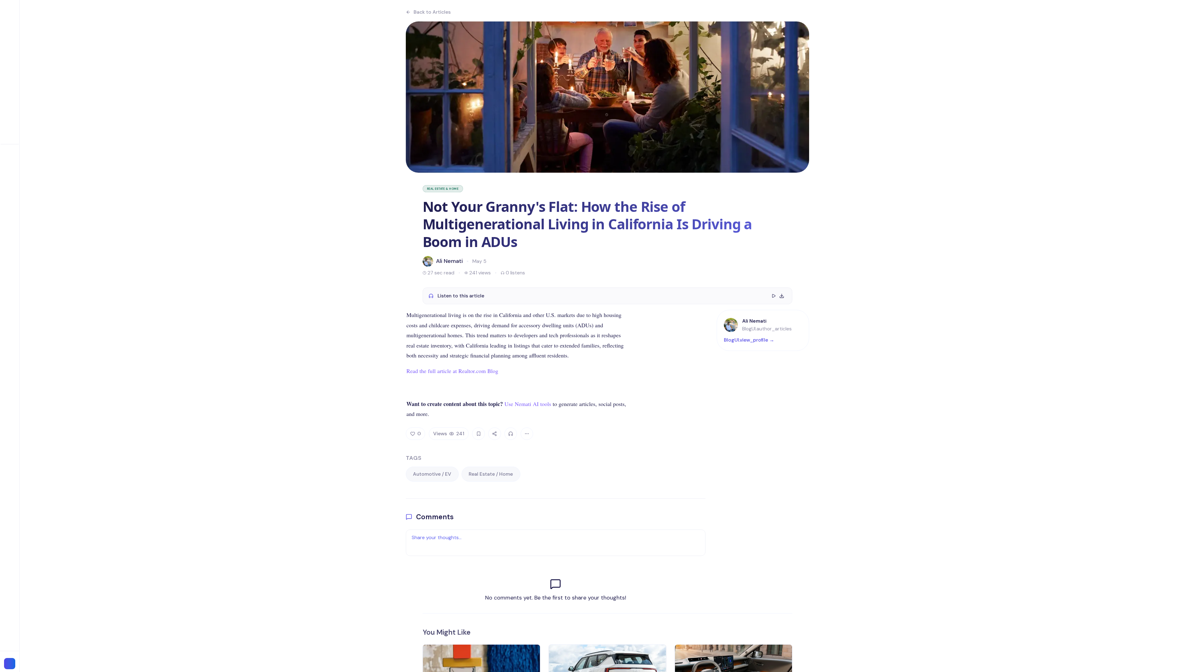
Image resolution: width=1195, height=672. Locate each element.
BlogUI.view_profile (749, 340)
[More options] (527, 433)
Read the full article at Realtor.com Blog (452, 371)
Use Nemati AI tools (527, 404)
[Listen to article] (510, 433)
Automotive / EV (432, 474)
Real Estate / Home (491, 474)
